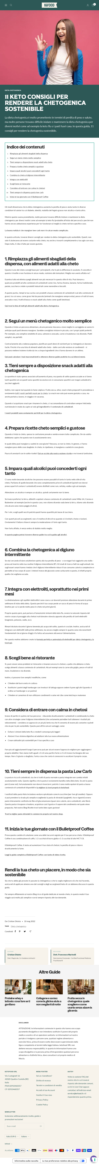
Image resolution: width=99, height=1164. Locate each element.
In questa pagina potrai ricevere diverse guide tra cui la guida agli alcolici (36, 534)
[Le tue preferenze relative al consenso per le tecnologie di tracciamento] (94, 1159)
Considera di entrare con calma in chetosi (27, 188)
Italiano (24, 1136)
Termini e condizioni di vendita (49, 1085)
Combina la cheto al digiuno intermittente (27, 175)
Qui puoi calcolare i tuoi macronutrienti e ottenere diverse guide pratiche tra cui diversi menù (45, 357)
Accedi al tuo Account (45, 1090)
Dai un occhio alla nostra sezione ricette (55, 453)
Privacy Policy (42, 1100)
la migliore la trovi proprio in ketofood (53, 787)
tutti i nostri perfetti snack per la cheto (31, 393)
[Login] (88, 5)
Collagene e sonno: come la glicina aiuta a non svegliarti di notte (48, 1001)
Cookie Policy (42, 1104)
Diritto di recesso (43, 1080)
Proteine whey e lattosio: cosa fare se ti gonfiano (17, 1001)
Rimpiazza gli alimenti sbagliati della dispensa (29, 153)
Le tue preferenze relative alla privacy (60, 1161)
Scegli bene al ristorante (20, 184)
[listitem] (15, 931)
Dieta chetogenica (13, 90)
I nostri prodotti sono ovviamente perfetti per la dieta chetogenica (33, 413)
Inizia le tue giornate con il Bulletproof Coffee (29, 197)
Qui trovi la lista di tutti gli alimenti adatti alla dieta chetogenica (32, 306)
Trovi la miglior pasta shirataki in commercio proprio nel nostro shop (34, 814)
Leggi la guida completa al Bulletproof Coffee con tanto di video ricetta (35, 854)
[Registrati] (41, 1126)
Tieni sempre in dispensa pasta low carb (26, 192)
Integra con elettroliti (19, 179)
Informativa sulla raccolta (26, 1161)
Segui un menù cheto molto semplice (25, 158)
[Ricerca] (11, 5)
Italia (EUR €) (11, 1136)
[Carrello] (93, 5)
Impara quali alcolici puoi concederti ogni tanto (30, 171)
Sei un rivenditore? (44, 1076)
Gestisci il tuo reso (44, 1095)
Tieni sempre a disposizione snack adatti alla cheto (31, 162)
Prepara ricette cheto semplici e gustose (27, 166)
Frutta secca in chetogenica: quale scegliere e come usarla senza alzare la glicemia (80, 1004)
